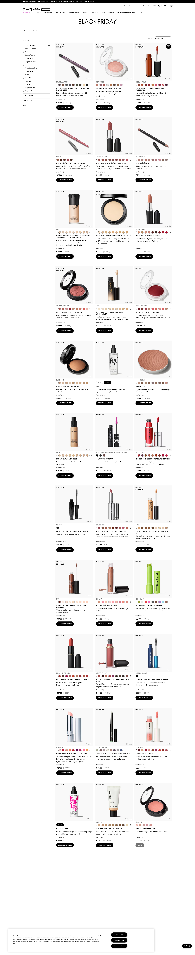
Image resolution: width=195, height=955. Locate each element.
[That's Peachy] (156, 309)
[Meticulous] (149, 455)
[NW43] (149, 528)
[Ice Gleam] (149, 750)
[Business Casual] (145, 85)
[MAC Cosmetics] (36, 9)
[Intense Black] (136, 676)
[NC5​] (99, 309)
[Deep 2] (116, 825)
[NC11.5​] (116, 309)
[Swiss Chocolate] (163, 383)
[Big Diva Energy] (139, 309)
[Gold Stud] (107, 750)
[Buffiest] (120, 676)
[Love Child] (120, 602)
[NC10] (63, 232)
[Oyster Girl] (109, 602)
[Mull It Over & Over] (127, 528)
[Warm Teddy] (106, 160)
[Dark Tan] (87, 383)
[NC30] (70, 455)
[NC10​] (106, 309)
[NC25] (73, 455)
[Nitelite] (166, 750)
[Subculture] (139, 160)
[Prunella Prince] (59, 85)
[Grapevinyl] (166, 85)
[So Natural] (166, 309)
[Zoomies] (159, 85)
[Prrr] (123, 602)
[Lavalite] (152, 750)
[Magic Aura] (156, 750)
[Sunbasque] (73, 309)
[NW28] (87, 602)
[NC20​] (109, 232)
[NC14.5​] (120, 309)
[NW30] (83, 455)
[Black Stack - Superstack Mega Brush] (97, 455)
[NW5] (66, 232)
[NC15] (77, 602)
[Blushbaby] (66, 309)
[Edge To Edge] (159, 160)
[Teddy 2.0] (70, 676)
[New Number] (70, 85)
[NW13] (83, 232)
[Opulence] (142, 455)
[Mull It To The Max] (102, 160)
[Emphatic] (159, 455)
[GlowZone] (114, 85)
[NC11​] (109, 309)
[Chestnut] (71, 160)
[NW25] (77, 455)
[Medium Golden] (77, 383)
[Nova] (163, 602)
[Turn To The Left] (63, 676)
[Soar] (113, 160)
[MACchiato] (64, 160)
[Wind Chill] (107, 85)
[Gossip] (163, 455)
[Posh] (145, 455)
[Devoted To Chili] (59, 676)
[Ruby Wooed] (70, 309)
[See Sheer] (163, 85)
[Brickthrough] (87, 676)
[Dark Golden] (83, 383)
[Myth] (145, 232)
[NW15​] (127, 309)
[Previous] (57, 85)
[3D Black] (57, 528)
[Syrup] (68, 160)
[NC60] (152, 528)
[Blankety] (149, 232)
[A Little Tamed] (109, 676)
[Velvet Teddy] (99, 160)
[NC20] (59, 455)
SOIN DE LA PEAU (73, 12)
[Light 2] (99, 825)
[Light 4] (102, 825)
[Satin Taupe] (152, 383)
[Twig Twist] (116, 160)
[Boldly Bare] (145, 160)
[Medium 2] (109, 825)
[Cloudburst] (111, 85)
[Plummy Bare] (139, 750)
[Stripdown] (142, 160)
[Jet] (152, 602)
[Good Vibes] (145, 750)
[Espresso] (156, 383)
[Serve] (73, 750)
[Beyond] (80, 750)
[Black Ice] (114, 750)
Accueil (26, 30)
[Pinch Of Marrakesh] (142, 309)
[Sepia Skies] (118, 85)
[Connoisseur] (123, 528)
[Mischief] (120, 528)
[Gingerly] (77, 309)
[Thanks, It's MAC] (59, 309)
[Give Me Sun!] (73, 383)
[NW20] (63, 455)
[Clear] (142, 602)
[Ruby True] (139, 455)
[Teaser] (152, 455)
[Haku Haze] (104, 750)
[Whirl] (109, 160)
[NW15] (66, 455)
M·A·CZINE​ (95, 12)
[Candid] (70, 750)
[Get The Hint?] (127, 160)
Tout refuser (119, 940)
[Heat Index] (152, 309)
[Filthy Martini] (97, 750)
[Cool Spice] (57, 160)
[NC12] (73, 232)
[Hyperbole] (166, 455)
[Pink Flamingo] (83, 309)
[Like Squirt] (139, 602)
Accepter (119, 935)
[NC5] (59, 232)
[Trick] (77, 750)
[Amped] (149, 602)
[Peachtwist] (80, 309)
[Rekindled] (123, 676)
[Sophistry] (113, 528)
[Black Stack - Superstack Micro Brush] (100, 455)
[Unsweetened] (163, 750)
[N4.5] (87, 232)
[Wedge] (142, 383)
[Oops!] (87, 750)
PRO (103, 12)
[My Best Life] (73, 676)
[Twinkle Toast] (83, 85)
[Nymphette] (102, 602)
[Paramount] (152, 232)
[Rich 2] (123, 825)
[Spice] (149, 160)
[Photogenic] (83, 750)
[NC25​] (113, 232)
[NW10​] (113, 309)
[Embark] (149, 383)
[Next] (91, 85)
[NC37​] (120, 232)
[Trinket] (152, 85)
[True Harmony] (149, 309)
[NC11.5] (159, 528)
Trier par (150, 38)
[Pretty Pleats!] (102, 676)
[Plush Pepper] (145, 309)
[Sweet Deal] (120, 160)
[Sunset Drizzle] (100, 85)
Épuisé (140, 845)
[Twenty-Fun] (66, 676)
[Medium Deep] (66, 383)
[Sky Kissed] (97, 85)
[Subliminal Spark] (111, 750)
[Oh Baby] (99, 602)
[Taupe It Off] (100, 750)
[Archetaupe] (80, 85)
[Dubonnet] (159, 232)
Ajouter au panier (65, 107)
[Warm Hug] (106, 676)
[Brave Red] (163, 232)
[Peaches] (136, 825)
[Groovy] (163, 309)
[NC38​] (123, 232)
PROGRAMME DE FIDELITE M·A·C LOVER (130, 12)
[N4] (77, 232)
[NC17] (106, 232)
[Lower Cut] (156, 602)
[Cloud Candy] (104, 85)
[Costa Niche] (73, 85)
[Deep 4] (120, 825)
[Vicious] (116, 528)
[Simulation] (166, 602)
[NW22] (83, 602)
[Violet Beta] (159, 602)
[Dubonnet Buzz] (80, 676)
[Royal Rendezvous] (166, 383)
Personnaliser (119, 946)
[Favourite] (59, 750)
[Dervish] (156, 160)
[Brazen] (156, 455)
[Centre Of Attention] (166, 232)
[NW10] (70, 232)
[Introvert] (66, 750)
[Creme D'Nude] (139, 232)
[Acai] (61, 160)
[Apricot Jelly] (159, 750)
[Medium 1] (106, 825)
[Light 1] (127, 825)
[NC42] (80, 455)
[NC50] (145, 528)
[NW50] (142, 528)
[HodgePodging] (63, 85)
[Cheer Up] (159, 309)
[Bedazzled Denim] (121, 750)
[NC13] (80, 232)
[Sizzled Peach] (142, 85)
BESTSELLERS (48, 12)
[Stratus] (121, 85)
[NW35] (87, 455)
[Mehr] (123, 160)
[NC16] (102, 232)
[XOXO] (149, 85)
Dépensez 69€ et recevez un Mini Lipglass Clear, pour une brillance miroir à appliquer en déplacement (58, 1)
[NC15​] (123, 309)
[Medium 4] (113, 825)
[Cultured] (113, 602)
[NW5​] (102, 309)
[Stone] (166, 160)
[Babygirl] (87, 309)
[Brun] (159, 383)
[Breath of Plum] (147, 825)
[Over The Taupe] (127, 676)
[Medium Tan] (80, 383)
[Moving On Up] (83, 676)
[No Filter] (63, 309)
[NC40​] (127, 232)
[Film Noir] (156, 232)
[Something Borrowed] (113, 676)
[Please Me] (116, 602)
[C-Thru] (106, 602)
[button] (187, 946)
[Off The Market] (77, 676)
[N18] (163, 528)
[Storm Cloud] (66, 85)
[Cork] (163, 160)
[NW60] (59, 602)
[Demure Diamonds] (118, 750)
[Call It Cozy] (142, 232)
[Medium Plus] (63, 383)
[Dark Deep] (59, 383)
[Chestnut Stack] (104, 455)
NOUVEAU (37, 12)
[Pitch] (87, 85)
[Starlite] (142, 750)
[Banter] (63, 750)
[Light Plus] (70, 383)
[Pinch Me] (150, 825)
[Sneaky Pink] (156, 85)
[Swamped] (77, 85)
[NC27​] (116, 232)
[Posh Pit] (139, 85)
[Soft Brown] (139, 383)
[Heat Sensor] (145, 602)
